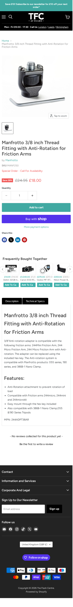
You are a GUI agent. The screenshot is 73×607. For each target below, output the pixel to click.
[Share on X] (11, 239)
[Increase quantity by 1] (32, 195)
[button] (36, 444)
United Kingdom (34, 544)
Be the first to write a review (36, 444)
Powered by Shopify (36, 591)
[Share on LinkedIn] (17, 239)
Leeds (51, 27)
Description (11, 301)
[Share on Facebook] (4, 239)
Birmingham (62, 27)
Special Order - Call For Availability (22, 170)
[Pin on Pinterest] (24, 239)
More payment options (36, 227)
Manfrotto (11, 160)
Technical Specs (35, 301)
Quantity (6, 188)
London (42, 27)
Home (5, 40)
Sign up (54, 508)
